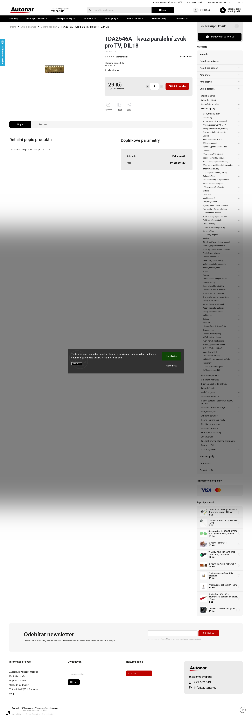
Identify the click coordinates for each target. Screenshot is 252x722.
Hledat (163, 10)
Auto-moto (205, 75)
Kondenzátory (208, 231)
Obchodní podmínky (19, 685)
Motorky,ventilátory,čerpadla (214, 264)
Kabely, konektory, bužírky (213, 286)
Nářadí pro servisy (209, 68)
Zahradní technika (209, 428)
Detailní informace (113, 70)
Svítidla (206, 191)
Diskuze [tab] (43, 124)
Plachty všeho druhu (210, 424)
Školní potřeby (209, 330)
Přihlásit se (208, 633)
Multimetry (207, 315)
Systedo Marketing (49, 714)
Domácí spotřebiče (211, 257)
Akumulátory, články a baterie (215, 209)
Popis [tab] (20, 124)
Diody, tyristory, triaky (211, 114)
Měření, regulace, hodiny (213, 260)
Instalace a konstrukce (212, 139)
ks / (133, 673)
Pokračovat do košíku (222, 36)
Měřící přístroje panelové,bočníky (216, 359)
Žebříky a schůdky (209, 416)
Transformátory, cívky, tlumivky (216, 180)
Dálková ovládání (210, 143)
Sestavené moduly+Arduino (214, 158)
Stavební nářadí (208, 96)
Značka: (186, 56)
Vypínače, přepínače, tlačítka (215, 147)
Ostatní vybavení (209, 449)
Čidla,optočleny (209, 176)
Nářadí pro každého (209, 61)
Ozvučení (206, 150)
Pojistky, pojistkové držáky (214, 246)
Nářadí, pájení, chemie (212, 337)
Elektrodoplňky (207, 456)
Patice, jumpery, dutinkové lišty (215, 161)
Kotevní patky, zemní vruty (213, 420)
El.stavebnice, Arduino (212, 213)
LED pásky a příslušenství (213, 187)
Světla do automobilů (211, 370)
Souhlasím (171, 356)
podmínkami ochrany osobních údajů (188, 639)
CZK (238, 2)
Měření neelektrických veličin (215, 279)
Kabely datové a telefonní (213, 304)
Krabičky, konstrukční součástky (216, 249)
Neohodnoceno (122, 57)
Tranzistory (207, 118)
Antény (206, 271)
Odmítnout (171, 365)
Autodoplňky (206, 81)
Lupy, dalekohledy (210, 352)
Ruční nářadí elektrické (212, 348)
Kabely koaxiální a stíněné (213, 308)
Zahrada (206, 323)
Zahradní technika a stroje (213, 407)
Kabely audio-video (210, 301)
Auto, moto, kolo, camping (213, 293)
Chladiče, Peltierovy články (214, 227)
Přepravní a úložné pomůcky (214, 326)
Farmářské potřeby (210, 375)
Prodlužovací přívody (211, 253)
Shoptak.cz (36, 714)
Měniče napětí (209, 198)
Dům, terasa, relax (209, 411)
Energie (206, 136)
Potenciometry (209, 224)
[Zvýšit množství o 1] (161, 86)
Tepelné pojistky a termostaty (215, 132)
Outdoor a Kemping (210, 380)
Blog (11, 693)
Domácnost (205, 463)
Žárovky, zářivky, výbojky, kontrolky (217, 242)
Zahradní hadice (208, 388)
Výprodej (204, 54)
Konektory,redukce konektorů (215, 121)
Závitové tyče (207, 437)
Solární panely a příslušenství (215, 216)
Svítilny (206, 238)
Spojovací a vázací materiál (214, 290)
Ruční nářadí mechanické (213, 341)
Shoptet (21, 714)
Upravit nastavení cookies (35, 710)
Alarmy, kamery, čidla (211, 268)
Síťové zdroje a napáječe (213, 183)
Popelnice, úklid (208, 445)
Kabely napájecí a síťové (213, 311)
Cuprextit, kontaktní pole (213, 366)
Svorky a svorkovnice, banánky (215, 128)
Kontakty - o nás (195, 2)
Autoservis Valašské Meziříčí (167, 2)
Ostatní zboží (206, 470)
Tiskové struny (209, 282)
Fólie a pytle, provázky (211, 432)
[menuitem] (15, 18)
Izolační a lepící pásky (212, 333)
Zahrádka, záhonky (210, 396)
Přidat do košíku (177, 86)
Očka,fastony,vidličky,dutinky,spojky (218, 165)
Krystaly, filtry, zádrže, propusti (215, 205)
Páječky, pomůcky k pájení (214, 344)
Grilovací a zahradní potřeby (214, 384)
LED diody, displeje (210, 235)
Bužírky (206, 319)
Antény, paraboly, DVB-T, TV (214, 125)
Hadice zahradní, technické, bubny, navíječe (217, 402)
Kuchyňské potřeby (210, 104)
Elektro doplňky (208, 108)
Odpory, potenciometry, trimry (215, 172)
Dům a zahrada (207, 88)
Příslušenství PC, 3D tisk (213, 154)
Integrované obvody (211, 169)
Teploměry (207, 363)
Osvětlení (207, 194)
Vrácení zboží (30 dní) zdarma (23, 689)
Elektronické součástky (212, 220)
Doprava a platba (217, 2)
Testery (206, 275)
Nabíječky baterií (210, 202)
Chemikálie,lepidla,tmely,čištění (216, 297)
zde (120, 357)
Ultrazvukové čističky (211, 356)
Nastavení (76, 364)
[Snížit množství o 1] (147, 86)
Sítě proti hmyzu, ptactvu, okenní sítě (218, 441)
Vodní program (208, 392)
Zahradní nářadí (208, 100)
